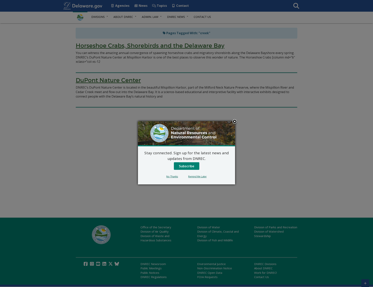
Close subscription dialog (235, 122)
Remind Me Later (197, 176)
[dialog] (186, 152)
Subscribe (186, 166)
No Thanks (172, 176)
